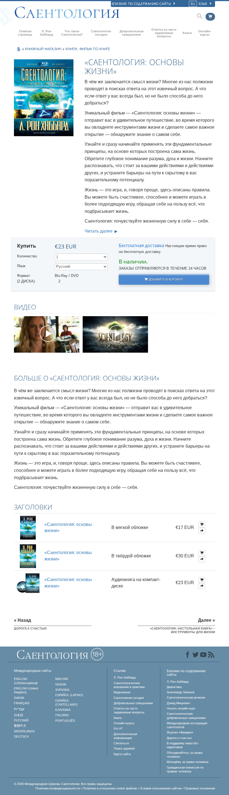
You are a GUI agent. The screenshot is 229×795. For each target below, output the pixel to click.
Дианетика (174, 687)
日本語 (18, 715)
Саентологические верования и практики (129, 685)
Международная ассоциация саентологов (187, 725)
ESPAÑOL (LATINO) (69, 695)
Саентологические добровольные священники (186, 715)
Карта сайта (122, 754)
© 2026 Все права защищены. (63, 784)
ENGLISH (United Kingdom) (26, 690)
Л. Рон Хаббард (46, 33)
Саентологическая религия (186, 697)
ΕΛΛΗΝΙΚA (62, 709)
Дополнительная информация (125, 736)
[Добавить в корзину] (202, 524)
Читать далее (99, 231)
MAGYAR (61, 679)
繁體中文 (20, 725)
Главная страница (25, 33)
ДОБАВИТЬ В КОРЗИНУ (165, 279)
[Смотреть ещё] (202, 531)
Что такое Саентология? (72, 33)
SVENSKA (62, 689)
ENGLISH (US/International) (26, 680)
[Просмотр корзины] (210, 17)
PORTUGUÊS (65, 720)
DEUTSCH (21, 736)
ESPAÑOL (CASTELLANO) (66, 702)
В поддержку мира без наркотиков (182, 745)
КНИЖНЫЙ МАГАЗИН (44, 49)
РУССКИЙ (21, 720)
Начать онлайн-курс (181, 708)
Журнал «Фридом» (180, 732)
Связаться (121, 743)
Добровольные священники (132, 33)
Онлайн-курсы (204, 33)
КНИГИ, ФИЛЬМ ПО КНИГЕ (88, 49)
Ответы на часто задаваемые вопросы (163, 33)
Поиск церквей (124, 748)
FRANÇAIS (21, 703)
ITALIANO (62, 715)
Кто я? (118, 728)
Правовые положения (199, 788)
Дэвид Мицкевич (178, 703)
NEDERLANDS (24, 731)
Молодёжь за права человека (187, 762)
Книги (187, 33)
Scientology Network (181, 692)
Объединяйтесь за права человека (184, 754)
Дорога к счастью (179, 738)
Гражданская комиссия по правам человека (185, 769)
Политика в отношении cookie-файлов (110, 788)
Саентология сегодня (101, 33)
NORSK (60, 684)
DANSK (19, 697)
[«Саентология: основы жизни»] (28, 527)
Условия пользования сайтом (161, 788)
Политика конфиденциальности (57, 788)
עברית (19, 709)
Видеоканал (122, 692)
